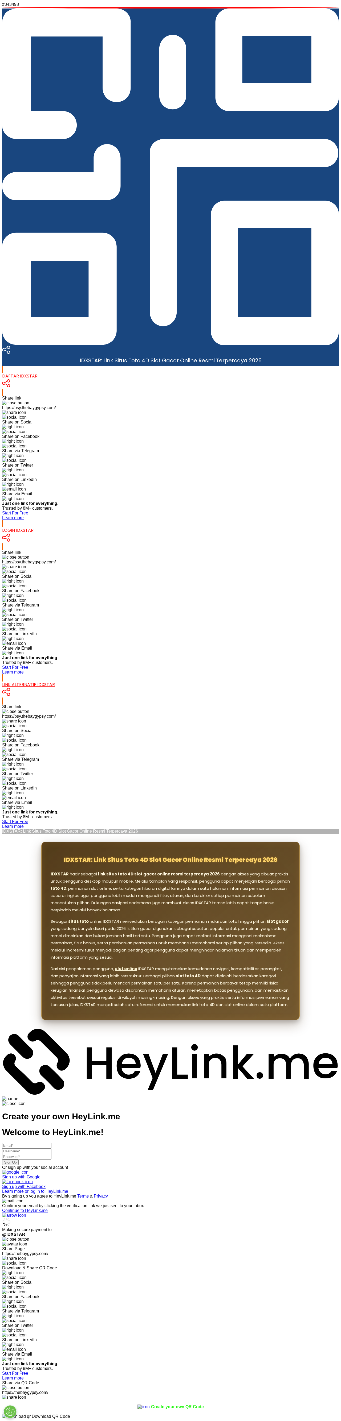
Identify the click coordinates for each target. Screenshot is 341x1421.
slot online (126, 968)
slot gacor (278, 921)
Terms (83, 1196)
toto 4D (58, 888)
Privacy (101, 1196)
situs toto (78, 921)
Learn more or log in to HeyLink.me (35, 1191)
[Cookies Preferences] (10, 1411)
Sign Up (10, 1162)
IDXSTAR (60, 874)
